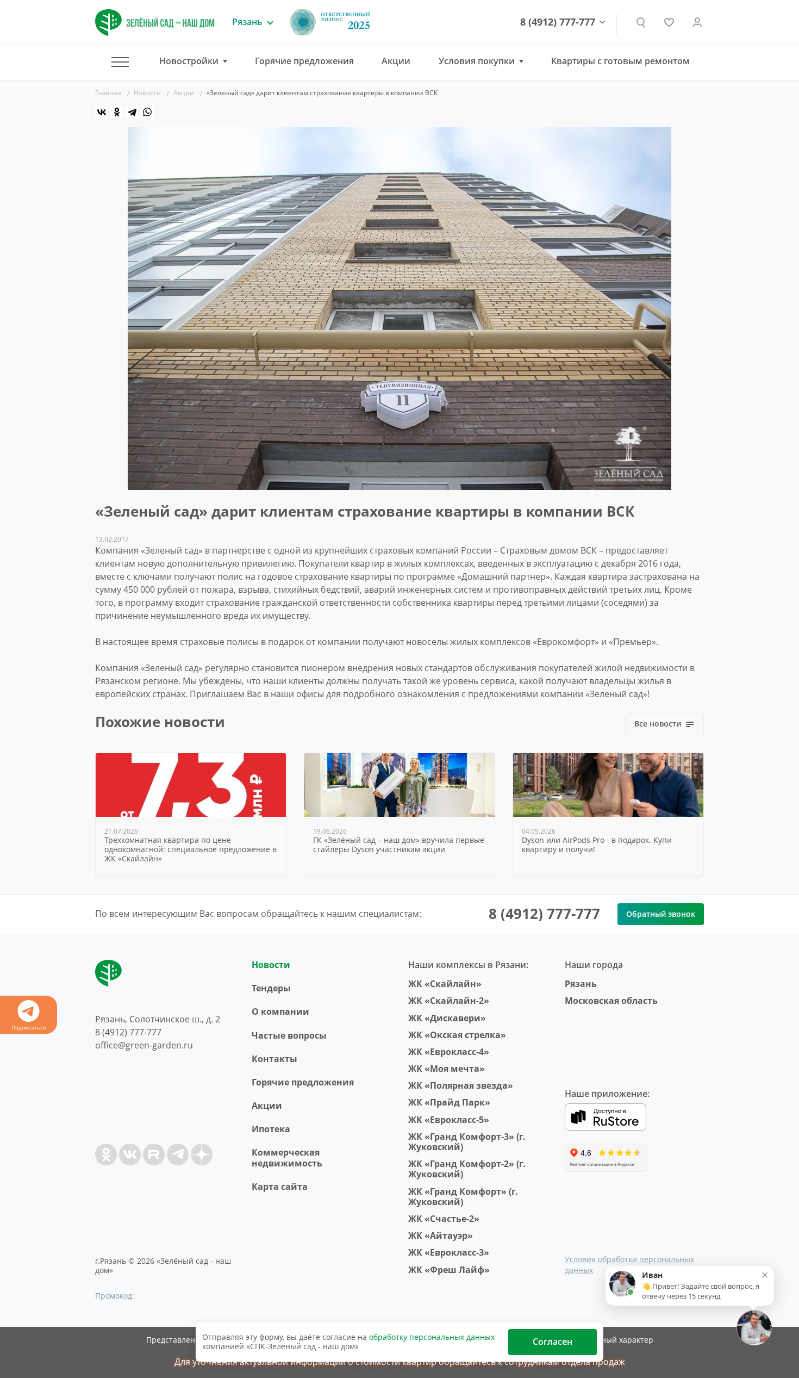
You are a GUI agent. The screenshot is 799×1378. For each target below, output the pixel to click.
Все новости (657, 723)
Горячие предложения (304, 61)
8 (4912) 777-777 (557, 22)
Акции (396, 61)
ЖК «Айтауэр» (440, 1236)
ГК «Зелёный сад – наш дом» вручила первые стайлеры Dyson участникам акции (398, 845)
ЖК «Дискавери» (447, 1018)
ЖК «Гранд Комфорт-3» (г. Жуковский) (467, 1142)
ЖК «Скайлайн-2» (448, 1001)
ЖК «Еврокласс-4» (448, 1052)
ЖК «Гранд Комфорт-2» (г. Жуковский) (467, 1169)
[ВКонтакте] (101, 112)
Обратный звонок (660, 914)
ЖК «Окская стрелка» (457, 1035)
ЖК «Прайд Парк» (449, 1102)
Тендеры (271, 988)
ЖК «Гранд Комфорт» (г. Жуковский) (463, 1196)
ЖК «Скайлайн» (445, 984)
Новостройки (189, 61)
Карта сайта (280, 1187)
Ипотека (271, 1129)
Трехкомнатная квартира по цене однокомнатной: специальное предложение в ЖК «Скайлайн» (190, 849)
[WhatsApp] (147, 112)
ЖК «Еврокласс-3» (448, 1252)
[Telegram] (132, 112)
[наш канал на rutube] (154, 1154)
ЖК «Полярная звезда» (460, 1085)
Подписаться (28, 1027)
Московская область (611, 1001)
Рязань (581, 984)
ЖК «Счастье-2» (443, 1219)
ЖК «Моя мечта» (446, 1069)
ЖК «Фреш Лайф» (449, 1270)
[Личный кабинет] (697, 22)
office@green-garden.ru (144, 1045)
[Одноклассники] (116, 112)
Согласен (552, 1342)
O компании (280, 1011)
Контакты (274, 1059)
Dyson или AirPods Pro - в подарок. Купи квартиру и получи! (597, 845)
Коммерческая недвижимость (287, 1157)
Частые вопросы (289, 1035)
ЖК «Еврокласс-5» (448, 1120)
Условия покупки (477, 61)
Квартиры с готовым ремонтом (620, 61)
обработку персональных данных (432, 1337)
